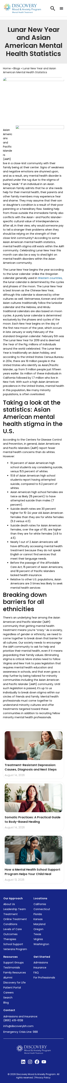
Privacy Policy (43, 1077)
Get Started (42, 957)
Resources (10, 957)
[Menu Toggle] (61, 8)
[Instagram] (30, 1061)
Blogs (16, 68)
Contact (9, 1010)
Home (7, 68)
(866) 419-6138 (13, 1020)
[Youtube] (43, 1061)
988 (35, 1032)
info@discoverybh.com (18, 1026)
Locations (40, 898)
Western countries (50, 278)
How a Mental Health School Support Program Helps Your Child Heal (32, 871)
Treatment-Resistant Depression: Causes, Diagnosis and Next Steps (31, 767)
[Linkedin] (23, 1061)
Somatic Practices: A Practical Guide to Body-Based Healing (32, 819)
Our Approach (13, 898)
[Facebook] (36, 1061)
